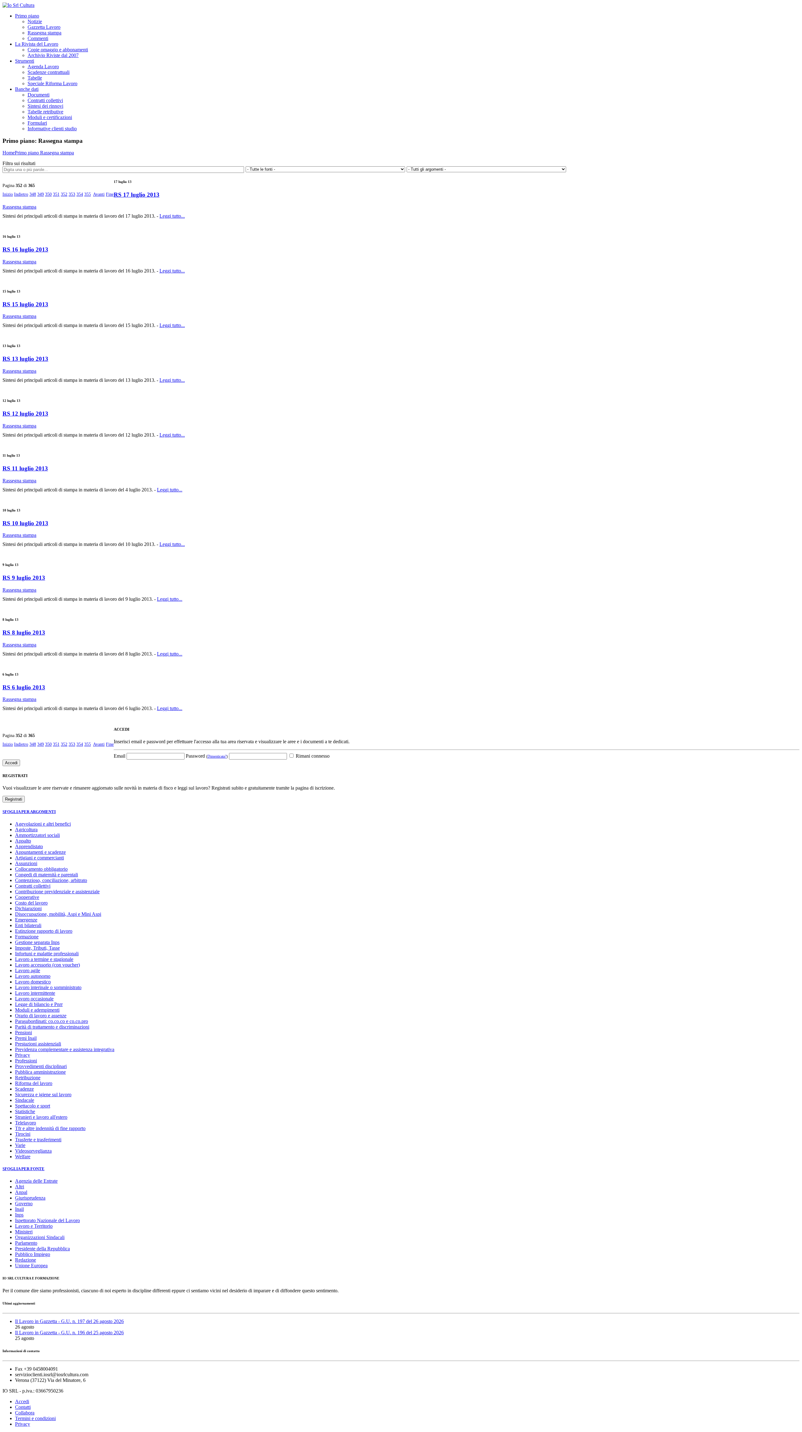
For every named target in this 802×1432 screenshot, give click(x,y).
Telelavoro (25, 1122)
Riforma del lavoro (33, 1083)
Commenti (38, 38)
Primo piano (27, 15)
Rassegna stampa (44, 32)
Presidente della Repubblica (42, 1248)
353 (72, 194)
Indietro (21, 194)
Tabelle (35, 77)
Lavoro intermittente (35, 993)
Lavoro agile (27, 970)
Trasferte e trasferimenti (38, 1139)
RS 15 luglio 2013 (25, 304)
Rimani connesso (312, 756)
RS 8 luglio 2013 (24, 632)
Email (119, 756)
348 (32, 194)
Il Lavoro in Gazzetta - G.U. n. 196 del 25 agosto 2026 (69, 1332)
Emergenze (26, 919)
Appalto (23, 840)
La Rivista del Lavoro (36, 44)
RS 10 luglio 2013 (25, 523)
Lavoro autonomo (32, 976)
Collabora (24, 1412)
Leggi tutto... (172, 216)
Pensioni (23, 1032)
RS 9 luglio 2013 (24, 577)
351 (56, 194)
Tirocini (22, 1134)
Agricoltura (26, 829)
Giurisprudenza (30, 1198)
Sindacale (24, 1100)
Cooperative (27, 897)
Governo (24, 1203)
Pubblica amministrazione (40, 1072)
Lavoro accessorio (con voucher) (47, 965)
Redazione (25, 1260)
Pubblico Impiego (32, 1254)
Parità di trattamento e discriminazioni (52, 1027)
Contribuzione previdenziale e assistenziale (57, 891)
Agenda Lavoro (43, 66)
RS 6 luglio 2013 (24, 687)
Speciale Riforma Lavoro (52, 83)
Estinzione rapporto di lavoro (43, 931)
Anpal (21, 1192)
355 (87, 194)
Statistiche (25, 1111)
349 (40, 194)
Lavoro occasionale (34, 998)
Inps (19, 1214)
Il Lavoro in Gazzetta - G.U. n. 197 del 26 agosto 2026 (69, 1321)
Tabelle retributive (45, 111)
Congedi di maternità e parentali (46, 874)
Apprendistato (29, 846)
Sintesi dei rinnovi (45, 106)
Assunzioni (26, 863)
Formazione (27, 936)
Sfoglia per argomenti (29, 811)
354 (79, 194)
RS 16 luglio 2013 (25, 249)
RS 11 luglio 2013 (25, 468)
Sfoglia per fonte (23, 1168)
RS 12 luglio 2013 (25, 413)
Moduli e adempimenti (37, 1010)
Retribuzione (27, 1077)
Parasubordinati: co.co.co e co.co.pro (51, 1021)
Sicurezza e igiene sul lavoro (43, 1094)
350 (48, 194)
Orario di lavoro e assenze (40, 1015)
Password (207, 756)
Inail (19, 1209)
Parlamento (26, 1243)
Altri (19, 1186)
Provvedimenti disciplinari (41, 1066)
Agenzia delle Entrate (36, 1181)
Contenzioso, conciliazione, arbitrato (51, 880)
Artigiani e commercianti (39, 857)
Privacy (22, 1055)
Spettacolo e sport (32, 1105)
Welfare (22, 1156)
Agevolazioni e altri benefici (43, 824)
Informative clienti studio (52, 128)
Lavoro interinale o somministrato (48, 987)
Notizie (35, 21)
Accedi (22, 1401)
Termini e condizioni (35, 1418)
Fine (110, 194)
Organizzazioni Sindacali (40, 1237)
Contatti (23, 1407)
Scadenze (24, 1089)
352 (64, 194)
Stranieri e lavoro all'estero (41, 1117)
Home (9, 152)
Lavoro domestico (33, 981)
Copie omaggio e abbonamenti (58, 49)
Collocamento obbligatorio (41, 869)
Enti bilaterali (28, 925)
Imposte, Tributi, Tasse (37, 948)
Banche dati (27, 89)
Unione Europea (31, 1265)
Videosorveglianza (33, 1151)
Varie (20, 1145)
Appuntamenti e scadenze (40, 852)
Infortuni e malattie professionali (47, 953)
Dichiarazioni (28, 908)
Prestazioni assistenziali (38, 1043)
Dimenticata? (217, 756)
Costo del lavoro (31, 902)
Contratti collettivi (45, 100)
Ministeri (24, 1231)
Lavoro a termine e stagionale (44, 959)
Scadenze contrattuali (49, 72)
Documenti (38, 94)
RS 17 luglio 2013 (136, 194)
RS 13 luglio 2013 (25, 358)
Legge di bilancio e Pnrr (39, 1004)
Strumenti (24, 61)
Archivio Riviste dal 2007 (53, 55)
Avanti (99, 194)
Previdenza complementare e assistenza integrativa (64, 1049)
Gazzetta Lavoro (44, 27)
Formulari (37, 123)
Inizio (8, 194)
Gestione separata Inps (37, 942)
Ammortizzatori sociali (37, 835)
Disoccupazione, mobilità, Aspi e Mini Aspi (58, 914)
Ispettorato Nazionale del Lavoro (47, 1220)
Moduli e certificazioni (50, 117)
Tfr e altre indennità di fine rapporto (50, 1128)
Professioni (26, 1060)
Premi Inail (26, 1038)
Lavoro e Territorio (34, 1226)
